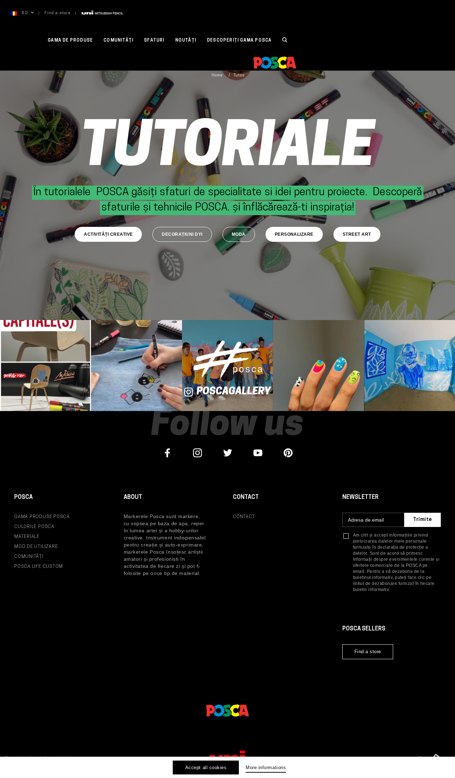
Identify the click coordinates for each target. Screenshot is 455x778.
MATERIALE (26, 536)
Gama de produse (70, 40)
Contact (244, 517)
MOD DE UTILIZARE (36, 546)
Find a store (57, 13)
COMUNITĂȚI (118, 40)
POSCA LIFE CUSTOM (38, 566)
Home (217, 76)
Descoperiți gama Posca (239, 40)
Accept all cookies (205, 767)
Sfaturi (154, 40)
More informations (266, 767)
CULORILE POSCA (34, 526)
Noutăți (185, 40)
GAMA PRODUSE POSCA (42, 517)
